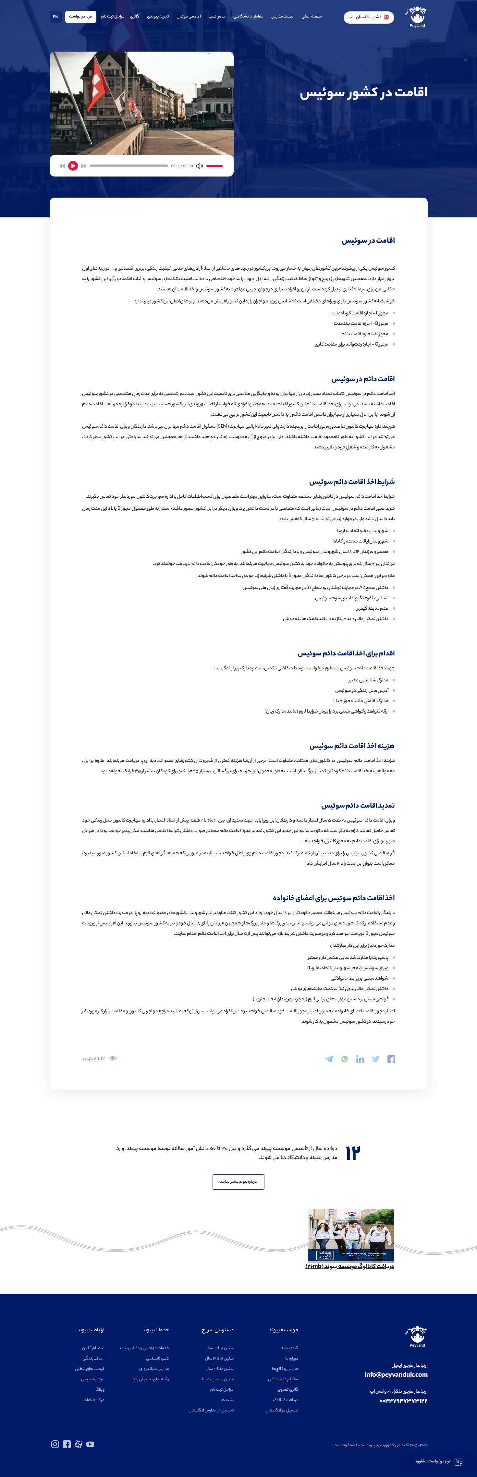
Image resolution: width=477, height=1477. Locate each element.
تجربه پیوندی (158, 16)
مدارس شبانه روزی (154, 1369)
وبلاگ (99, 1389)
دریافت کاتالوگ (285, 1400)
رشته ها (227, 1400)
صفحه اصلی (311, 16)
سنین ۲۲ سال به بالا (218, 1379)
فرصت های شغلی (89, 1369)
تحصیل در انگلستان (281, 1410)
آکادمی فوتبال (189, 16)
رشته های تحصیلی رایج (150, 1379)
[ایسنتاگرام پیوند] (55, 1447)
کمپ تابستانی (157, 1358)
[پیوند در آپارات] (78, 1447)
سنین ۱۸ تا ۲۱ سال (220, 1369)
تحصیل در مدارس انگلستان (211, 1410)
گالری (134, 16)
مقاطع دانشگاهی (248, 16)
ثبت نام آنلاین (93, 1348)
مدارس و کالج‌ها (285, 1369)
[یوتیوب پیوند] (90, 1447)
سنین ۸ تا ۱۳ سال (220, 1348)
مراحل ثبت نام (113, 16)
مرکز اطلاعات (93, 1400)
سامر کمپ (217, 16)
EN (55, 17)
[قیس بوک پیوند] (67, 1447)
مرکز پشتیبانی (92, 1379)
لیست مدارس (282, 16)
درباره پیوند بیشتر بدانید (238, 1182)
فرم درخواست (80, 16)
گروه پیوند (289, 1348)
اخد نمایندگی (93, 1358)
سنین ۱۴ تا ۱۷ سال (219, 1358)
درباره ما (291, 1358)
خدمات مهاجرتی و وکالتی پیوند (144, 1348)
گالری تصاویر (288, 1389)
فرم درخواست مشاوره (433, 1461)
